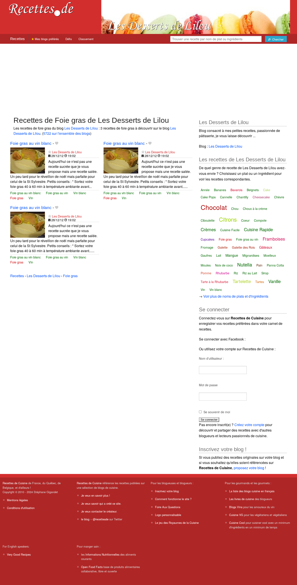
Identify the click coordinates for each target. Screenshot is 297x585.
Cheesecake (261, 197)
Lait (218, 255)
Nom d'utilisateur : (211, 358)
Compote (260, 220)
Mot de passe (208, 385)
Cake (266, 190)
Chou (235, 208)
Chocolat (214, 207)
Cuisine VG (236, 515)
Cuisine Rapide (258, 229)
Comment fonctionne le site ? (173, 499)
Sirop (265, 273)
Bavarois (236, 190)
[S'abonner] (49, 152)
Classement (85, 39)
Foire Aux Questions (167, 507)
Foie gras (16, 198)
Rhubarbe (222, 273)
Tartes (259, 282)
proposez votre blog (249, 467)
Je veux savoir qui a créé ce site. (101, 503)
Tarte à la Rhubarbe (214, 282)
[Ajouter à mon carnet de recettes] (56, 143)
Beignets (253, 190)
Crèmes (208, 229)
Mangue (231, 255)
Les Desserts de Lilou (81, 128)
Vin (30, 198)
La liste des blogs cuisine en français (251, 491)
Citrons (228, 219)
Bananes (220, 190)
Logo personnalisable (168, 515)
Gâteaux (265, 247)
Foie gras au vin (57, 193)
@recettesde (100, 519)
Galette (223, 247)
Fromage (207, 247)
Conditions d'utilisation (21, 508)
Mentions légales (17, 500)
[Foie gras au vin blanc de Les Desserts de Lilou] (27, 159)
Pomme (206, 273)
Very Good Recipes (19, 554)
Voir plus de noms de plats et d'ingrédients (235, 296)
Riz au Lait (249, 273)
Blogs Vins (235, 507)
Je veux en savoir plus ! (95, 495)
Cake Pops (208, 197)
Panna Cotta (275, 265)
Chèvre (279, 197)
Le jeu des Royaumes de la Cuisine (177, 523)
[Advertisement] (148, 77)
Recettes (17, 39)
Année (205, 190)
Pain (259, 265)
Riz (236, 273)
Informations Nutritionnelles (102, 554)
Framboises (274, 239)
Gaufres (206, 255)
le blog (85, 519)
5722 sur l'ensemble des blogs (66, 133)
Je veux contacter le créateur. (99, 511)
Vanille (274, 281)
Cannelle (226, 197)
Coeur (245, 220)
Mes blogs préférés (46, 39)
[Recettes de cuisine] (41, 8)
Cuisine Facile (230, 230)
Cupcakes (207, 239)
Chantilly (242, 197)
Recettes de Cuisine (15, 483)
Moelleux (270, 255)
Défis (68, 39)
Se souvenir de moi (217, 412)
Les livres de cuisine (241, 499)
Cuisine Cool (237, 523)
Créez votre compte (249, 424)
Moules (206, 265)
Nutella (244, 264)
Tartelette (242, 281)
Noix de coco (224, 265)
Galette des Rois (243, 247)
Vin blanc (79, 193)
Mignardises (250, 255)
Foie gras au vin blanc (31, 143)
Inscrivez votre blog (167, 491)
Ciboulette (208, 220)
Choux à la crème (255, 208)
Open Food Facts (92, 567)
